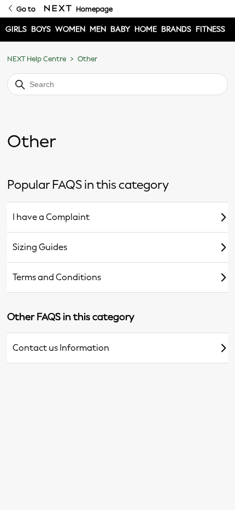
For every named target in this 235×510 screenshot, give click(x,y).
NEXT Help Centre (36, 59)
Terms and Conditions (57, 277)
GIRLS (16, 29)
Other (87, 59)
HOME (145, 29)
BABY (120, 29)
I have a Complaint (51, 217)
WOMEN (70, 29)
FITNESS (210, 29)
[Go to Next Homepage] (58, 9)
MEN (98, 29)
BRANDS (176, 29)
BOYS (41, 29)
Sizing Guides (40, 247)
